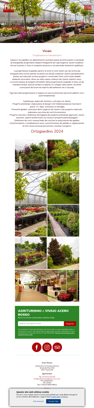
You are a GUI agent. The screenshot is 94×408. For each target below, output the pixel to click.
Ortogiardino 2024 (47, 131)
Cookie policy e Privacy (59, 397)
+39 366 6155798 (48, 377)
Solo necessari (38, 401)
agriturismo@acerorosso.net (49, 379)
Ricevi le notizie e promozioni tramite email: (36, 317)
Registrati (70, 324)
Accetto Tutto (53, 401)
